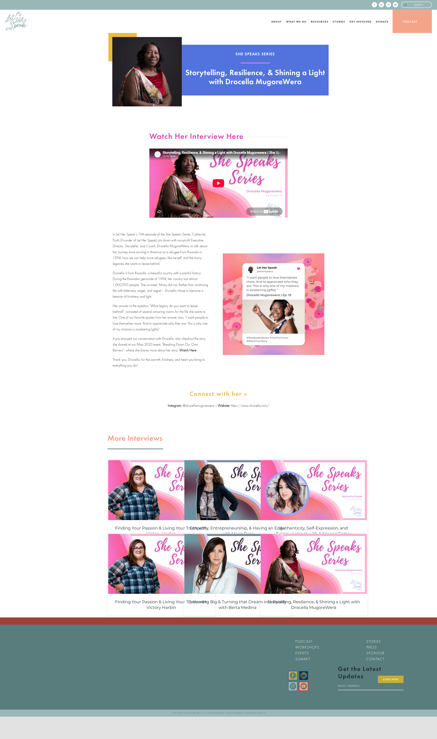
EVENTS (302, 653)
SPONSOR (375, 653)
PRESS (371, 647)
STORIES (373, 641)
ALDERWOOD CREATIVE (254, 713)
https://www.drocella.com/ (250, 405)
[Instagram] (293, 686)
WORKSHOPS (307, 647)
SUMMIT (303, 659)
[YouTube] (303, 686)
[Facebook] (293, 675)
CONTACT (375, 659)
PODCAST (304, 641)
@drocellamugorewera (198, 405)
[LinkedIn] (303, 675)
